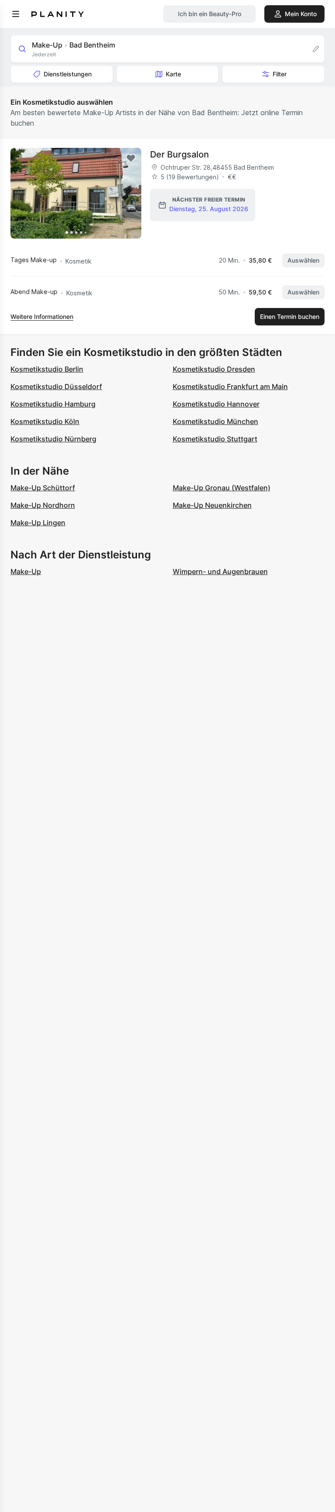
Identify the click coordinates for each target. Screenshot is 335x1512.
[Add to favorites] (131, 158)
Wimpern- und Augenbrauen (220, 571)
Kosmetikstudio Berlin (46, 369)
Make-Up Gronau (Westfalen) (221, 487)
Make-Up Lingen (37, 522)
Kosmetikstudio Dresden (214, 369)
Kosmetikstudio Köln (44, 421)
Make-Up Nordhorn (42, 505)
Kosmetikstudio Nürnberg (53, 438)
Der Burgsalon (179, 154)
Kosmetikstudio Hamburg (53, 404)
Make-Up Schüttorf (42, 487)
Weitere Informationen (41, 316)
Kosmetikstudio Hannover (216, 404)
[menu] (15, 14)
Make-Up (25, 571)
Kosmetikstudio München (215, 421)
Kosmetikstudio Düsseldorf (56, 386)
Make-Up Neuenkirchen (212, 505)
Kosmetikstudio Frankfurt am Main (230, 386)
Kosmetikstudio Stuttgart (215, 438)
